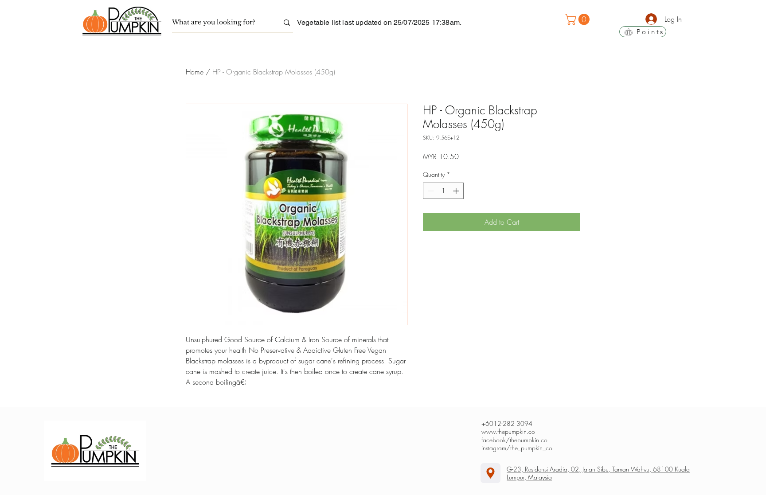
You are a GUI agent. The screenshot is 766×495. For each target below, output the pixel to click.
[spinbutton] (443, 191)
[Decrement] (429, 191)
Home (194, 72)
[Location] (490, 473)
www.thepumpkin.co (508, 431)
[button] (578, 19)
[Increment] (456, 191)
